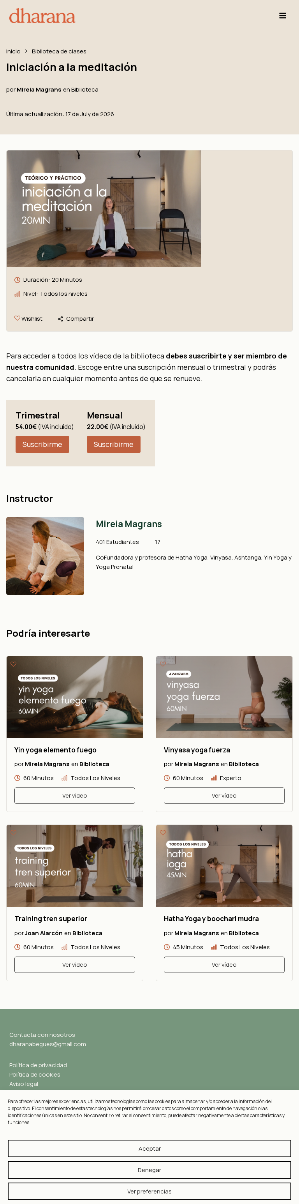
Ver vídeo (74, 795)
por (11, 89)
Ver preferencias (149, 1191)
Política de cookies (34, 1074)
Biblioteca (84, 89)
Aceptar (150, 1148)
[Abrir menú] (282, 15)
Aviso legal (23, 1084)
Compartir (80, 318)
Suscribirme (42, 444)
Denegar (149, 1170)
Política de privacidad (38, 1065)
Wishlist (31, 318)
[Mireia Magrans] (45, 556)
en (66, 89)
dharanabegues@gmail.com (47, 1044)
